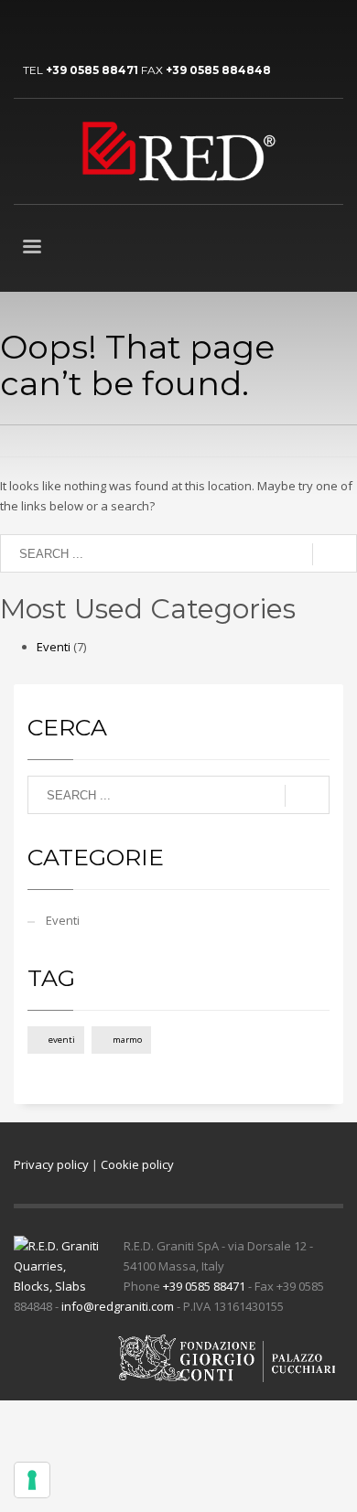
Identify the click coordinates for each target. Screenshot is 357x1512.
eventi (62, 1040)
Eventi (53, 646)
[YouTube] (55, 27)
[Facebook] (82, 27)
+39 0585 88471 (92, 70)
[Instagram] (110, 27)
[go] (334, 554)
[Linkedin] (27, 27)
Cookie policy (137, 1164)
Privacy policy (51, 1164)
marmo (127, 1040)
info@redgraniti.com (117, 1306)
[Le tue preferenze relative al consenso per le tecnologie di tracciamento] (32, 1480)
